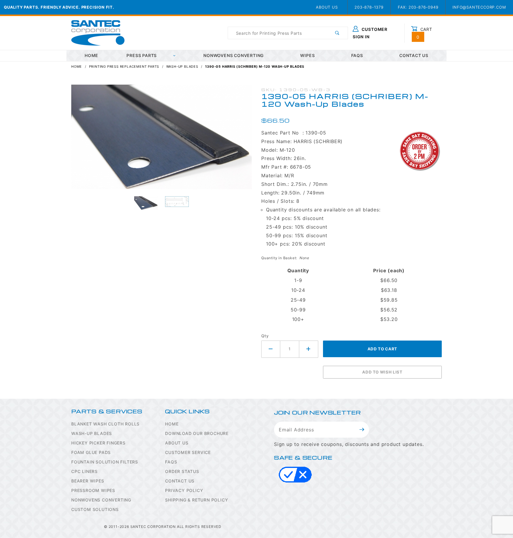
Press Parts (141, 55)
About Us (327, 7)
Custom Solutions (95, 509)
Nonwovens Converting (233, 55)
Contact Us (413, 55)
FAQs (357, 55)
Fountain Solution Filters (104, 461)
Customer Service (188, 452)
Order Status (182, 471)
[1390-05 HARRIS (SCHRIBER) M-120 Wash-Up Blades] (161, 140)
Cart (424, 33)
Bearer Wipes (87, 480)
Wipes (307, 55)
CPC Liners (84, 471)
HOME (91, 55)
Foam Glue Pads (91, 452)
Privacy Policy (184, 490)
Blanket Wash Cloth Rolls (105, 423)
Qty (265, 335)
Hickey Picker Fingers (98, 442)
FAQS (171, 461)
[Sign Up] (362, 430)
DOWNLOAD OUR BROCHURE (197, 433)
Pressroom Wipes (93, 490)
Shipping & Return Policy (196, 499)
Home (171, 423)
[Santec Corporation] (98, 32)
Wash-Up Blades (91, 433)
